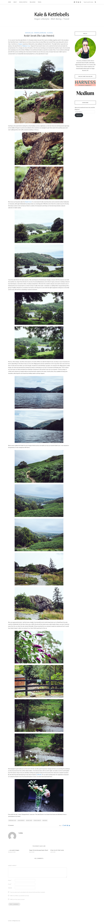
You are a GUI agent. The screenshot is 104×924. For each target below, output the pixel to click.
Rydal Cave (29, 820)
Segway (20, 44)
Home (9, 2)
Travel (39, 2)
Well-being (32, 2)
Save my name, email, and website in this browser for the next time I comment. (27, 892)
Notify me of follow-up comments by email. (19, 895)
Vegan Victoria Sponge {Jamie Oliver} (38, 850)
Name (9, 880)
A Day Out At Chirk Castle (57, 850)
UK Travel (50, 32)
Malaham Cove (26, 46)
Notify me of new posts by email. (17, 899)
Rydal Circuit (28, 201)
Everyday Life (29, 32)
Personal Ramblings (40, 32)
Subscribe (78, 115)
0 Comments (11, 825)
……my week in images (13, 850)
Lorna (21, 833)
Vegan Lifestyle (23, 2)
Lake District (21, 820)
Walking (45, 820)
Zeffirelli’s (39, 774)
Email (9, 884)
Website (10, 888)
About (15, 2)
